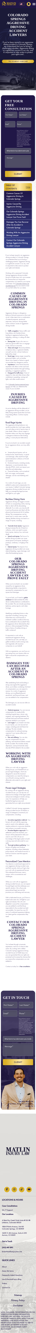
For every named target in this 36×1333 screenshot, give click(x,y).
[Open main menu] (33, 4)
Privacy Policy (26, 144)
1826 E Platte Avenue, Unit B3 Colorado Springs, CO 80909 (13, 1227)
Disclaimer (18, 1305)
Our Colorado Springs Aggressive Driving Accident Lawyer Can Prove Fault (17, 214)
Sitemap (18, 1295)
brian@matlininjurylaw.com (12, 1251)
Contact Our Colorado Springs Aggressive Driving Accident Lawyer (17, 243)
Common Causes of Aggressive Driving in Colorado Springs (14, 196)
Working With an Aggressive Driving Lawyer (18, 234)
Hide (28, 187)
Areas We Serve (8, 1271)
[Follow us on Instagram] (14, 1189)
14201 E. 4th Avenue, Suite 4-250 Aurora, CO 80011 (14, 1234)
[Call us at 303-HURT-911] (29, 4)
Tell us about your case (18, 61)
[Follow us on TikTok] (22, 1189)
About (4, 1267)
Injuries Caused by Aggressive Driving (13, 205)
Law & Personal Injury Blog (11, 1279)
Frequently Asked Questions (12, 1275)
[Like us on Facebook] (7, 1189)
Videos (4, 1283)
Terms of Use (20, 146)
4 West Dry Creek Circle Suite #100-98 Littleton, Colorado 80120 (16, 1221)
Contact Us (6, 1287)
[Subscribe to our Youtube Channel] (29, 1190)
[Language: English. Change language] (22, 4)
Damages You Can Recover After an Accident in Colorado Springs (17, 225)
